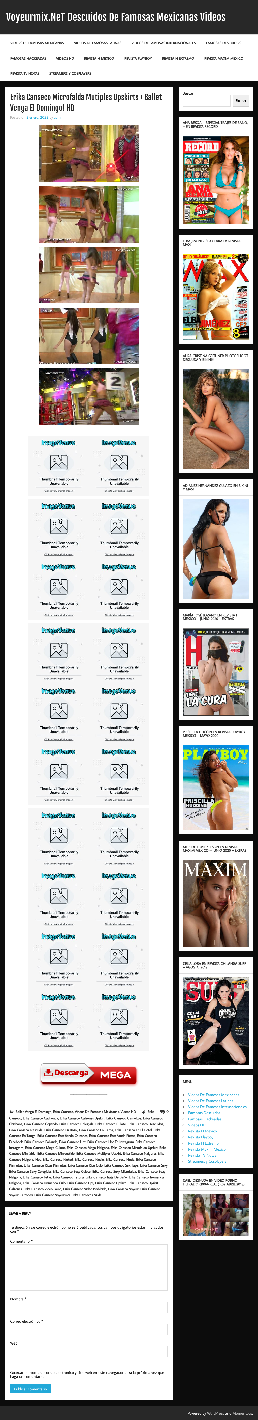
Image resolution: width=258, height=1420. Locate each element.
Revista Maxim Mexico (223, 58)
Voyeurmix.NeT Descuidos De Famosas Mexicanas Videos (115, 17)
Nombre (18, 1299)
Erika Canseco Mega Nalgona (88, 1147)
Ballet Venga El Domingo (33, 1111)
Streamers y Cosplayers (70, 73)
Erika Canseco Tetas (37, 1177)
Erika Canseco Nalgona (139, 1153)
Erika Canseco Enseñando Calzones (62, 1135)
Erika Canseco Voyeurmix (52, 1194)
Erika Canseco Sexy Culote (72, 1171)
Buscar (188, 93)
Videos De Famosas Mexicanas (37, 42)
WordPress (215, 1413)
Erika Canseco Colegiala (76, 1123)
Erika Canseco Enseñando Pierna (112, 1135)
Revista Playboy (138, 58)
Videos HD (65, 58)
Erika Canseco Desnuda (26, 1129)
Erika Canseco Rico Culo (85, 1165)
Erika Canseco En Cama (96, 1129)
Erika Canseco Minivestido (56, 1153)
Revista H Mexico (99, 58)
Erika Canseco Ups (80, 1182)
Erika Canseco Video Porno (42, 1188)
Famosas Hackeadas (28, 58)
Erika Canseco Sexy (154, 1165)
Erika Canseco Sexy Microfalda (114, 1171)
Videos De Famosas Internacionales (164, 42)
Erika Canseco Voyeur (123, 1188)
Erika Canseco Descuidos (145, 1123)
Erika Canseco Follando (40, 1141)
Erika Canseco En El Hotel (133, 1129)
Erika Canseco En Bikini (60, 1129)
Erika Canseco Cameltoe (123, 1117)
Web (13, 1343)
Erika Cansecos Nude (87, 1194)
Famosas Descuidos (223, 42)
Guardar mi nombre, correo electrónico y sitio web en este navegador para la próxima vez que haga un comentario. (87, 1374)
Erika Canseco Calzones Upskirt (82, 1117)
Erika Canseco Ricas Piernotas (45, 1165)
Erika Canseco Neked (58, 1159)
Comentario (21, 1241)
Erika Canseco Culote (110, 1123)
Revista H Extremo (178, 58)
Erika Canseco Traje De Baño (106, 1177)
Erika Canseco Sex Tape (121, 1165)
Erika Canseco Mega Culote (45, 1147)
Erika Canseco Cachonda (40, 1117)
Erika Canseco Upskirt (110, 1182)
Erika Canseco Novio (89, 1159)
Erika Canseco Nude (120, 1159)
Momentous (242, 1413)
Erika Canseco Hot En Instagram (110, 1141)
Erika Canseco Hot (72, 1141)
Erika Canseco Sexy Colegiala (30, 1171)
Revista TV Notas (24, 73)
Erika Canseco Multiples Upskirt (98, 1153)
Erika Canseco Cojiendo (41, 1123)
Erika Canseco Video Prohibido (84, 1188)
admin (59, 117)
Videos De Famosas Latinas (97, 42)
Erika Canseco (63, 1111)
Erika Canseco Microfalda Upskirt (134, 1147)
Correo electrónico (26, 1321)
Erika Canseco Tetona (68, 1177)
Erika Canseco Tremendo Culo (44, 1182)
